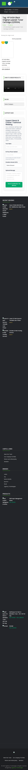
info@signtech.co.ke (13, 12)
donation (6, 461)
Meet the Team (8, 454)
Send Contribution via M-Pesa (14, 184)
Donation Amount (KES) (12, 162)
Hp (5, 476)
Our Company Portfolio (10, 456)
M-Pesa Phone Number (12, 151)
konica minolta (7, 479)
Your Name (8, 143)
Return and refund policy (10, 459)
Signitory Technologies (10, 486)
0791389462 (15, 9)
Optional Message (10, 170)
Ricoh (5, 484)
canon (5, 474)
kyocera (6, 481)
